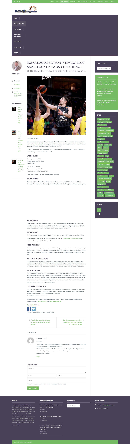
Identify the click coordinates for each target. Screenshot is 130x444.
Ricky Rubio (101, 139)
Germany (106, 147)
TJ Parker (16, 95)
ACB (109, 133)
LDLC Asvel (17, 92)
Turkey (110, 158)
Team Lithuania (102, 158)
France (108, 181)
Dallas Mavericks (109, 192)
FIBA (57, 1)
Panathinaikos (110, 130)
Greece (100, 167)
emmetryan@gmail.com (107, 405)
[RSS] (17, 1)
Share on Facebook (29, 309)
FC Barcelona (101, 127)
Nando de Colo (17, 93)
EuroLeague (64, 1)
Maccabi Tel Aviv (107, 136)
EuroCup (100, 192)
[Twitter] (15, 1)
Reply (38, 356)
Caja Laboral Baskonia (103, 164)
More (106, 1)
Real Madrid (101, 122)
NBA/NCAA (72, 1)
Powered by (33, 305)
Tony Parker (101, 181)
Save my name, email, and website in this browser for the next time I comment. (47, 384)
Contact (113, 1)
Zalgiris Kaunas (102, 133)
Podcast (92, 1)
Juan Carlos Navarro (103, 173)
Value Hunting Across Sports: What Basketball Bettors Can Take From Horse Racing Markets (20, 141)
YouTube (108, 122)
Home (52, 1)
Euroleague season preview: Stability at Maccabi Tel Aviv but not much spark (72, 322)
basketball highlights (103, 187)
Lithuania (100, 144)
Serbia (111, 175)
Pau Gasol (100, 156)
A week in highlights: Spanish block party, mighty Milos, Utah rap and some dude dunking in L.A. (51, 427)
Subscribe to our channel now (72, 238)
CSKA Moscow (102, 125)
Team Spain (108, 144)
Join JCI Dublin (28, 442)
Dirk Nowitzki (101, 184)
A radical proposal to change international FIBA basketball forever (40, 322)
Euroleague (101, 161)
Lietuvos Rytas (108, 167)
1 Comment (17, 84)
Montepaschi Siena (103, 150)
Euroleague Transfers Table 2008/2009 (50, 416)
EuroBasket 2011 (110, 195)
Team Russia (101, 190)
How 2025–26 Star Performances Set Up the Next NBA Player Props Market (21, 166)
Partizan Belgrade (102, 153)
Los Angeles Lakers (103, 142)
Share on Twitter (34, 309)
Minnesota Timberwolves (104, 178)
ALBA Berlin (110, 190)
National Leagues (82, 1)
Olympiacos (101, 130)
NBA (107, 119)
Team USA (101, 195)
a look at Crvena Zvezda (36, 144)
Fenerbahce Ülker (102, 170)
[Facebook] (20, 1)
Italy (107, 156)
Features (99, 1)
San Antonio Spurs (103, 175)
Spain (99, 136)
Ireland (99, 147)
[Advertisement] (72, 35)
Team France (109, 161)
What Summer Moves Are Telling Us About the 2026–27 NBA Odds (20, 115)
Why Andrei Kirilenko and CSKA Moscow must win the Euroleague (51, 406)
